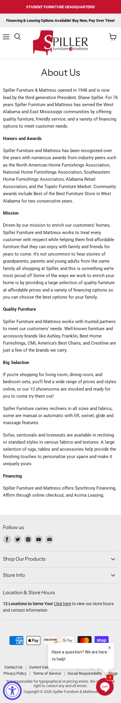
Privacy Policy (15, 673)
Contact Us (13, 667)
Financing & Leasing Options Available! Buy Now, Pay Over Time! (60, 20)
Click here (62, 603)
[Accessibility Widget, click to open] (12, 690)
